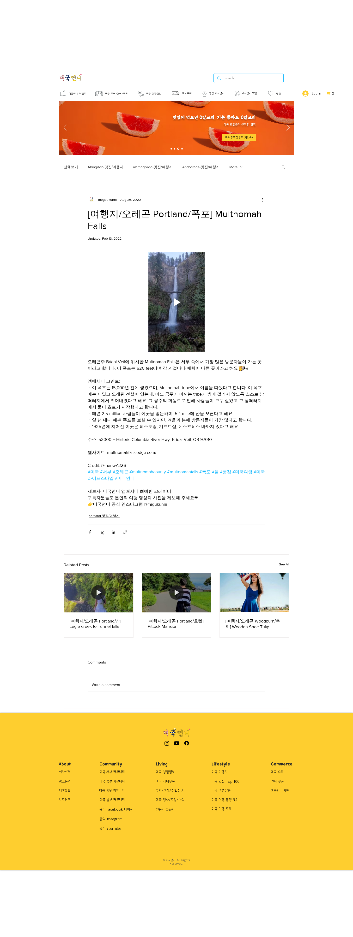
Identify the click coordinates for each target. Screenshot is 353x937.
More (233, 167)
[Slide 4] (182, 149)
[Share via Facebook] (90, 532)
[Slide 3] (178, 148)
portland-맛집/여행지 (104, 516)
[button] (283, 167)
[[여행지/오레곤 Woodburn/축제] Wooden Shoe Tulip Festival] (254, 592)
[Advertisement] (144, 33)
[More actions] (262, 199)
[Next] (288, 128)
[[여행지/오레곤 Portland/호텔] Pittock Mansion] (176, 592)
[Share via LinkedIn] (113, 532)
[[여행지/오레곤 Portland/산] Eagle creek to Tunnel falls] (98, 592)
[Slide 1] (171, 148)
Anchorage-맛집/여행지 (201, 167)
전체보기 (71, 167)
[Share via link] (125, 532)
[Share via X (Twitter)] (101, 532)
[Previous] (65, 128)
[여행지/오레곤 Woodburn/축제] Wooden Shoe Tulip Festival (252, 624)
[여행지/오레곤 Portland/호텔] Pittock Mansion (175, 624)
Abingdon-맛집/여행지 (105, 167)
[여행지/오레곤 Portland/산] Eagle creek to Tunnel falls (95, 624)
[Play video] (176, 302)
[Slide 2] (174, 148)
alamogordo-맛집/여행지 (153, 167)
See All (284, 564)
